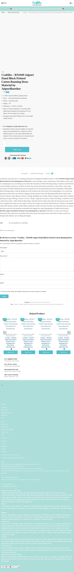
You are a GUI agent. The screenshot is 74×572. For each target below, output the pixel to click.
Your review (4, 256)
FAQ (2, 434)
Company (4, 407)
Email (2, 283)
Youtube (3, 451)
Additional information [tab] (36, 173)
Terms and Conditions (7, 429)
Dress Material (46, 302)
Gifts (2, 418)
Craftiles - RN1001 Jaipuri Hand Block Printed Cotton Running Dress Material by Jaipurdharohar (38, 304)
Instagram (4, 446)
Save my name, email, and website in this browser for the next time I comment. (24, 291)
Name (2, 274)
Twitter (3, 443)
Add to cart (17, 149)
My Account (4, 424)
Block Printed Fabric (13, 12)
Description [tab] (24, 173)
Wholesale (4, 415)
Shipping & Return (6, 412)
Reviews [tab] (48, 173)
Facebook (4, 441)
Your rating (3, 247)
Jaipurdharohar (13, 179)
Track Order (4, 410)
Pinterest (3, 449)
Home (3, 12)
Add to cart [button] (10, 352)
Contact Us (4, 426)
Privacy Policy (5, 432)
